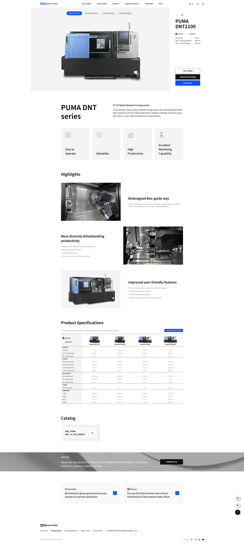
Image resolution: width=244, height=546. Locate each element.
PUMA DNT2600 (108, 13)
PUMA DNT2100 (74, 13)
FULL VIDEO (188, 70)
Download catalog (188, 77)
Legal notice (85, 530)
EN (190, 4)
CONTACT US (171, 462)
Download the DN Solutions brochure (120, 531)
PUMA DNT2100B (91, 13)
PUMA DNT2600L (125, 13)
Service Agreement (71, 530)
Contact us (187, 83)
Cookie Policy (97, 530)
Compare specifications (173, 330)
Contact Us (44, 530)
